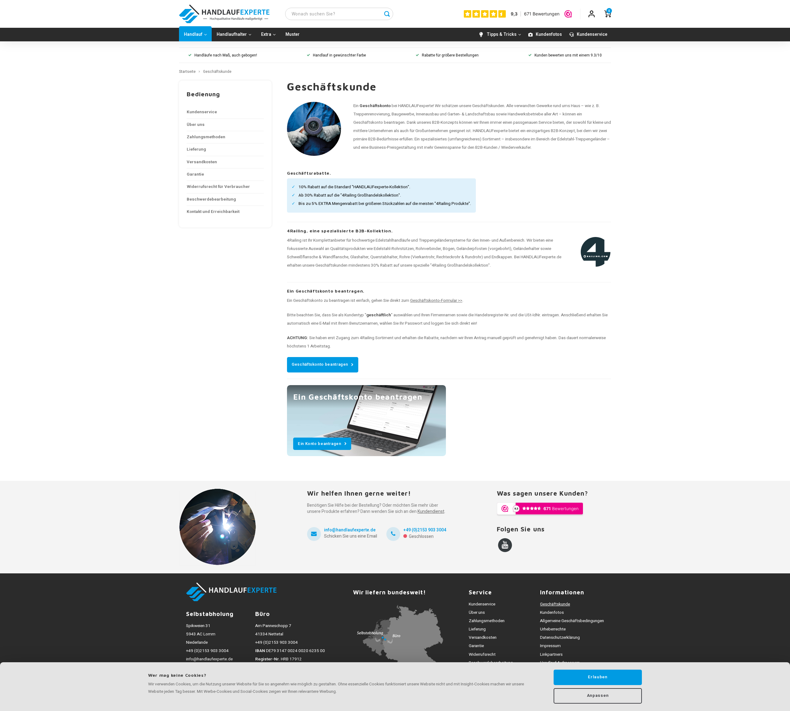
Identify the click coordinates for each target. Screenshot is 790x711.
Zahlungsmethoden (206, 137)
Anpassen (598, 695)
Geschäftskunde (217, 71)
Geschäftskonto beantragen (320, 364)
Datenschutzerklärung (560, 637)
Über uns (196, 125)
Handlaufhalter (232, 34)
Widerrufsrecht (482, 654)
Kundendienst (431, 511)
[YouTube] (505, 545)
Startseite (187, 71)
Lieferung (196, 149)
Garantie (195, 174)
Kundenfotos (549, 34)
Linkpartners (551, 654)
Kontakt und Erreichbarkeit (213, 212)
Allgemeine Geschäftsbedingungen (572, 621)
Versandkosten (202, 162)
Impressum (550, 646)
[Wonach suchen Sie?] (387, 14)
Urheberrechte (553, 629)
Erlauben (597, 677)
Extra (266, 34)
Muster (292, 34)
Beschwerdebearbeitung (211, 199)
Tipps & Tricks (502, 34)
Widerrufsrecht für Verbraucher (218, 187)
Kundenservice (592, 34)
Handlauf (193, 34)
